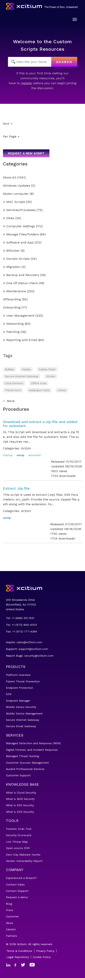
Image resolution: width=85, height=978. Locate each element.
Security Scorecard (18, 835)
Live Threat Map (17, 841)
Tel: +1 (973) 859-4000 (21, 624)
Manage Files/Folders (21, 234)
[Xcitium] (42, 6)
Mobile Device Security (21, 707)
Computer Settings (19, 226)
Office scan (38, 383)
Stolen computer (16, 194)
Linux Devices (14, 383)
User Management (18, 315)
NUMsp (9, 369)
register (26, 83)
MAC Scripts (14, 202)
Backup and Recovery (21, 275)
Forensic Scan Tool (18, 828)
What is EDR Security (20, 811)
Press (9, 910)
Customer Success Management (27, 762)
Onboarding (12, 307)
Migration (12, 267)
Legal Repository (17, 957)
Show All (9, 177)
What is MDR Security (20, 798)
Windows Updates (16, 185)
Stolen (50, 376)
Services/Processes (19, 210)
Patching (11, 332)
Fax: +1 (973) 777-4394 (21, 631)
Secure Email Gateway (21, 726)
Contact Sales (15, 884)
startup (8, 455)
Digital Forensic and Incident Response (32, 749)
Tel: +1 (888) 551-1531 (20, 618)
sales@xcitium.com (29, 642)
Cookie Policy (42, 957)
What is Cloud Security (21, 792)
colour (62, 390)
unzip (20, 455)
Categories (15, 164)
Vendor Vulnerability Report (24, 860)
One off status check (20, 283)
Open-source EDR (18, 848)
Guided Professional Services (25, 769)
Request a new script (26, 153)
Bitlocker (11, 250)
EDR (8, 694)
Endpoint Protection (19, 687)
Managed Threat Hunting (22, 756)
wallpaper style (39, 390)
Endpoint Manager (18, 700)
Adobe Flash (47, 369)
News (9, 923)
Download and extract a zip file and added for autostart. (40, 424)
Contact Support (17, 890)
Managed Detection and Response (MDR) (33, 743)
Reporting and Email (20, 340)
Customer (12, 916)
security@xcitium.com (39, 655)
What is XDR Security (20, 805)
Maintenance (14, 291)
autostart (34, 455)
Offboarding (12, 299)
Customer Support (18, 775)
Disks (8, 218)
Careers (11, 929)
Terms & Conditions (19, 950)
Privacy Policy (45, 950)
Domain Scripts (16, 259)
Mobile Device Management (24, 713)
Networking (13, 324)
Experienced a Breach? (21, 878)
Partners (11, 935)
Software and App (18, 242)
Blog (9, 903)
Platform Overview (18, 674)
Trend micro (13, 390)
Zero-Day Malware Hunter (23, 854)
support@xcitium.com (33, 648)
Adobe (26, 369)
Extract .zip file (16, 488)
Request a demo (17, 897)
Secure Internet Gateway (21, 376)
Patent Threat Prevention (23, 681)
